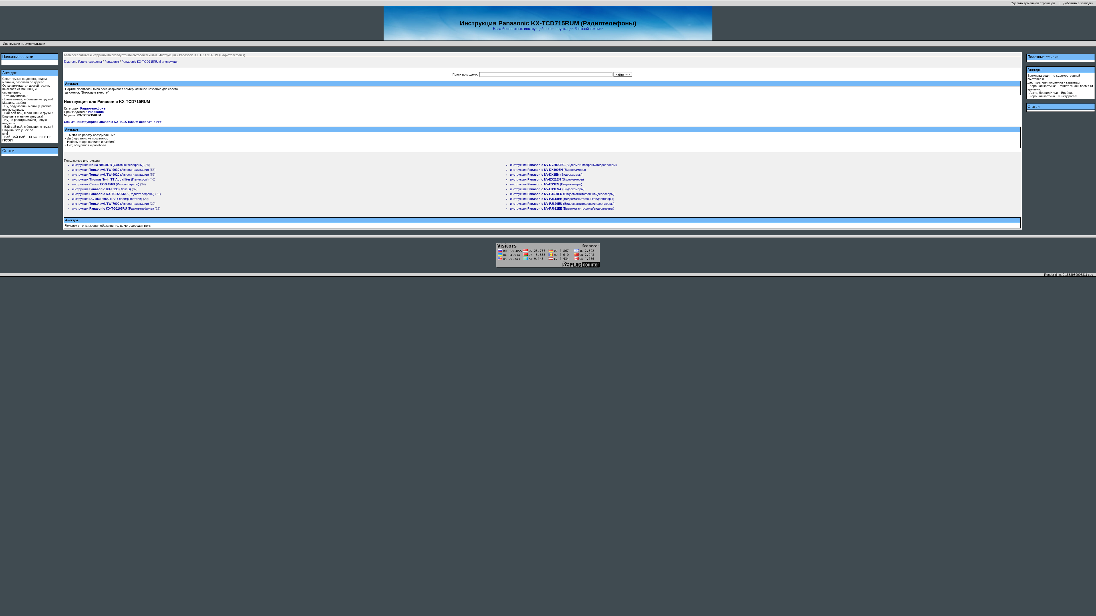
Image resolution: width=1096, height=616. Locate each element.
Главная (70, 61)
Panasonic (111, 61)
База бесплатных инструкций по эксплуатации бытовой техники (548, 29)
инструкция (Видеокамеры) (548, 169)
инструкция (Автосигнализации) (110, 169)
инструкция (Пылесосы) (110, 179)
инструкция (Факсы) (101, 189)
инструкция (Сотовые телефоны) (108, 165)
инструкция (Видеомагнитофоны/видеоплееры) (563, 165)
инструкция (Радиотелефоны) (113, 194)
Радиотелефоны (90, 61)
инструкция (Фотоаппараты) (105, 184)
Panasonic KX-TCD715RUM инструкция (150, 61)
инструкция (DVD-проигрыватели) (107, 198)
